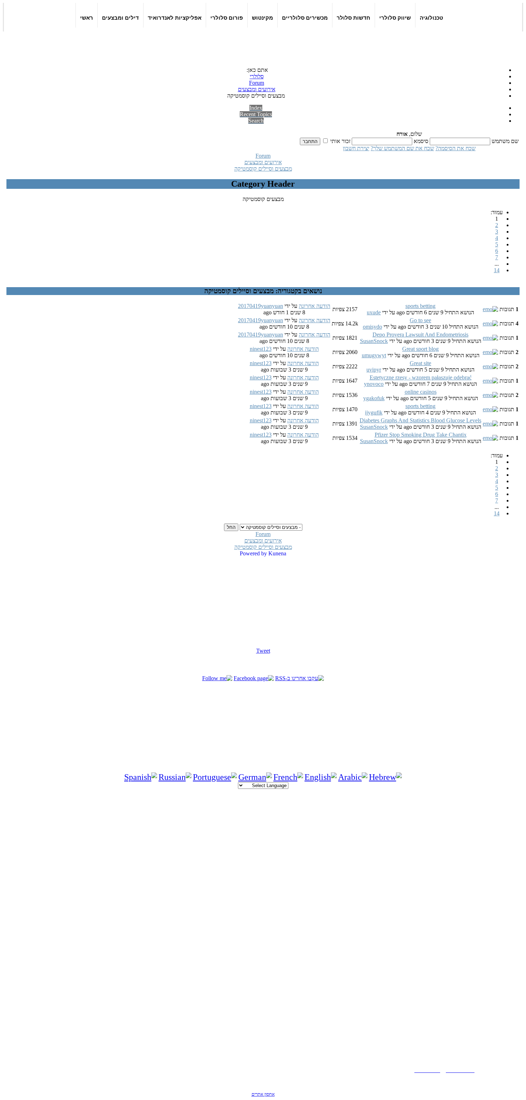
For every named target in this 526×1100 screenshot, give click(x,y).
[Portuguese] (215, 777)
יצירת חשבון (356, 148)
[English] (321, 777)
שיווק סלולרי (395, 18)
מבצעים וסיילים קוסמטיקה (263, 169)
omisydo (372, 327)
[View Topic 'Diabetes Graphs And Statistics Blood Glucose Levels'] (490, 424)
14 (497, 270)
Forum (263, 156)
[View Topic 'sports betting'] (490, 309)
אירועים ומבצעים (263, 162)
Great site (420, 363)
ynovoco (374, 384)
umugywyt (374, 355)
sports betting (420, 306)
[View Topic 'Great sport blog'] (490, 352)
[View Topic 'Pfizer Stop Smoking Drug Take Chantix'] (490, 438)
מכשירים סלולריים (305, 18)
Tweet (263, 651)
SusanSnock (374, 341)
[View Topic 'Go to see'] (490, 323)
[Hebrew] (385, 777)
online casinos (421, 392)
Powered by (253, 553)
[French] (288, 777)
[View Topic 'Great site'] (490, 366)
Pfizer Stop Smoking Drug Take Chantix (421, 435)
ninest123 (261, 349)
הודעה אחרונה (314, 306)
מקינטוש (262, 18)
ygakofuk (374, 398)
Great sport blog (420, 349)
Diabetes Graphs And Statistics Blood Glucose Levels (420, 420)
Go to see (420, 320)
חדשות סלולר (353, 18)
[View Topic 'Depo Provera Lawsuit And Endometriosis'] (490, 338)
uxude (374, 312)
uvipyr (373, 370)
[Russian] (175, 777)
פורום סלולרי (226, 18)
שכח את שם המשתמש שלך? (402, 148)
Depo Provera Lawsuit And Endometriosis (420, 335)
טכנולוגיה (431, 18)
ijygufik (374, 412)
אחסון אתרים (263, 1094)
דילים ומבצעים (120, 18)
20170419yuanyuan (260, 306)
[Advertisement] (299, 44)
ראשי (86, 18)
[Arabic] (352, 777)
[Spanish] (140, 777)
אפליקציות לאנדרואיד (174, 18)
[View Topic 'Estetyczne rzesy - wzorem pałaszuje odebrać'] (490, 381)
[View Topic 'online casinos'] (490, 395)
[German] (255, 777)
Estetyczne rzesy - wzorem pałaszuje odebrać (421, 377)
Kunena (277, 553)
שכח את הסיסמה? (455, 148)
